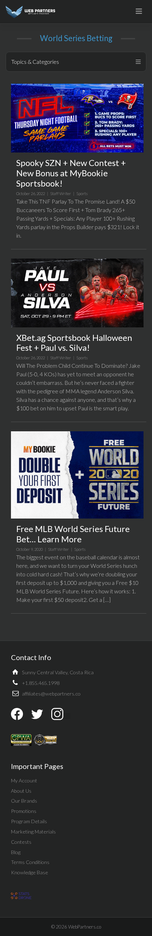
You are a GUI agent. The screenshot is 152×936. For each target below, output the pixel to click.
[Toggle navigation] (138, 11)
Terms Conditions (30, 862)
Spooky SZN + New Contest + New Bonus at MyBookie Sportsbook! (71, 172)
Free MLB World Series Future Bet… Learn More (73, 534)
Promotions (23, 811)
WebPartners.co (84, 927)
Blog (16, 852)
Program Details (29, 821)
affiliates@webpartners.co (51, 694)
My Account (24, 780)
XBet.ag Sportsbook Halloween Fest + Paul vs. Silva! (74, 342)
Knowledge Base (29, 872)
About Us (21, 791)
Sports (82, 193)
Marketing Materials (33, 832)
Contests (21, 842)
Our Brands (24, 801)
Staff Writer (60, 193)
